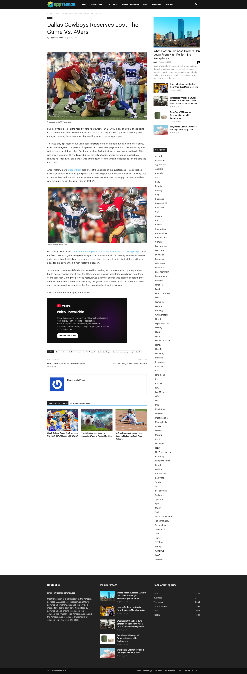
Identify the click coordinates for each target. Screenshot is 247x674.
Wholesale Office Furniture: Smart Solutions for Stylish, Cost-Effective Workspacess (183, 101)
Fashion (159, 280)
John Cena (160, 374)
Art (156, 177)
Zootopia (159, 559)
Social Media (161, 490)
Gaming (156, 4)
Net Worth (160, 443)
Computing (160, 229)
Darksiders (160, 250)
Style (157, 512)
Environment (161, 276)
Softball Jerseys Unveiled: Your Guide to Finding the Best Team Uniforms (128, 436)
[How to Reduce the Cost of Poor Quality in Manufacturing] (161, 88)
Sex (157, 486)
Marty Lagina (161, 417)
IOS (157, 370)
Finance (159, 284)
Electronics (160, 267)
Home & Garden (163, 340)
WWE (157, 555)
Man (157, 405)
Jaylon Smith (135, 352)
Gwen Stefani (161, 314)
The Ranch (160, 529)
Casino (158, 216)
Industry (159, 357)
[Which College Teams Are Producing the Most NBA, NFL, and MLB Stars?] (62, 420)
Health (169, 4)
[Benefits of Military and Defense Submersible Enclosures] (161, 116)
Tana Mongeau (162, 520)
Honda (158, 344)
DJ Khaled (160, 254)
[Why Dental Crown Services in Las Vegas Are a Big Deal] (161, 130)
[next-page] (53, 444)
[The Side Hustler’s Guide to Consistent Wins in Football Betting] (96, 420)
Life (157, 396)
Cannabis (159, 207)
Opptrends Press (56, 37)
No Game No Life (163, 452)
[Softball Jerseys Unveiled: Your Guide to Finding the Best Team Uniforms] (131, 420)
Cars (145, 4)
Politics (158, 469)
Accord (158, 156)
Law (157, 387)
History (158, 327)
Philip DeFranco (162, 460)
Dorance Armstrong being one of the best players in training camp (105, 251)
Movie (158, 426)
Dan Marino (161, 246)
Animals (159, 173)
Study (158, 508)
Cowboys (78, 352)
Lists (157, 400)
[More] (76, 44)
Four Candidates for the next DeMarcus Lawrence (66, 365)
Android (159, 168)
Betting (158, 190)
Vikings (158, 546)
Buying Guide (161, 203)
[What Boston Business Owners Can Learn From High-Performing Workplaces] (177, 32)
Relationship (161, 473)
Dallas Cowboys (104, 352)
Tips (157, 533)
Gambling (160, 302)
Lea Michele (161, 392)
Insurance (160, 362)
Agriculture (160, 164)
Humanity (160, 353)
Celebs (158, 224)
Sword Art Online (163, 516)
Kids (157, 379)
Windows (159, 550)
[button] (196, 4)
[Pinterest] (63, 44)
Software (159, 495)
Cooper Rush (74, 169)
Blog (157, 194)
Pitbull (158, 465)
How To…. (159, 349)
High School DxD (163, 323)
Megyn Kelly (161, 422)
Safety (158, 482)
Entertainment (130, 4)
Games (158, 306)
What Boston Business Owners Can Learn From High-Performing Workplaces (177, 54)
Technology (97, 4)
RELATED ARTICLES (58, 403)
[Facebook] (50, 44)
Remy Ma (159, 477)
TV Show (159, 542)
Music (158, 439)
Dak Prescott (90, 352)
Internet (159, 366)
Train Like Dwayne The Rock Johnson (129, 363)
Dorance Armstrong (120, 352)
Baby (157, 181)
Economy (159, 259)
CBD (157, 220)
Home (84, 4)
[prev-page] (49, 444)
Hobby (158, 332)
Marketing (160, 409)
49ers (57, 352)
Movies (158, 430)
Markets (159, 413)
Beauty (158, 186)
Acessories (160, 160)
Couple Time (161, 237)
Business (113, 4)
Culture (158, 241)
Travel (158, 538)
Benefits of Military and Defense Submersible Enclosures (181, 115)
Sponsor (159, 499)
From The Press (162, 293)
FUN (157, 297)
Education (160, 263)
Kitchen (159, 383)
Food (157, 289)
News (158, 447)
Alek (155, 62)
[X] (56, 44)
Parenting (160, 456)
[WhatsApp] (70, 44)
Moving (158, 435)
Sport (57, 13)
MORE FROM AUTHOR (80, 403)
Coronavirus (161, 233)
